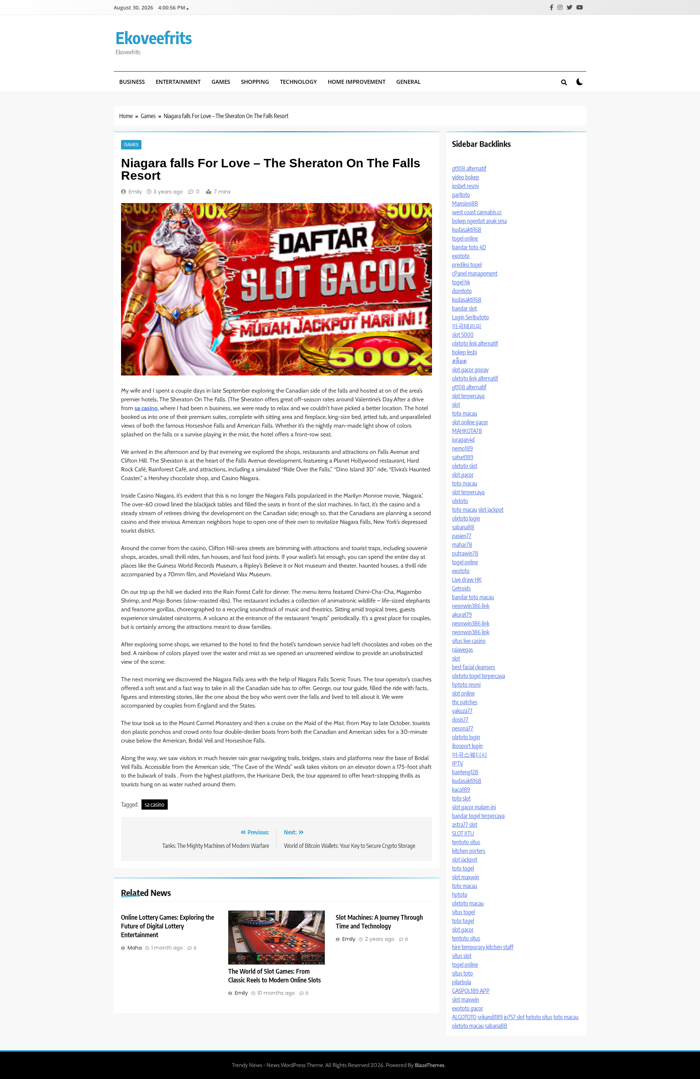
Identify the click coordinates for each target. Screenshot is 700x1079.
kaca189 (461, 789)
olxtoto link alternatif (475, 343)
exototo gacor (467, 1008)
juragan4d (463, 439)
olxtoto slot (464, 466)
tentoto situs (466, 842)
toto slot (461, 798)
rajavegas (462, 649)
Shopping (255, 81)
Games (220, 81)
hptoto (459, 894)
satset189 (462, 457)
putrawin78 (465, 553)
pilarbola (461, 982)
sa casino (154, 804)
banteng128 (465, 772)
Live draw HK (467, 579)
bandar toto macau (473, 597)
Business (132, 81)
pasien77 (461, 536)
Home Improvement (356, 81)
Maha (135, 947)
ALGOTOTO (464, 1017)
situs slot (461, 955)
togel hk (461, 282)
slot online (463, 693)
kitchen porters (468, 850)
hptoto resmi (466, 684)
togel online (465, 238)
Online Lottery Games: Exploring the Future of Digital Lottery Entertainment (167, 926)
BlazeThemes (429, 1065)
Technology (298, 81)
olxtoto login (466, 518)
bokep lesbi (464, 352)
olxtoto (460, 501)
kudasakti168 (466, 229)
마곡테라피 (466, 326)
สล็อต (459, 361)
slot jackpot (490, 509)
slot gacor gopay (470, 369)
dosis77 (460, 719)
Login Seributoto (470, 317)
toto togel (463, 868)
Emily (135, 191)
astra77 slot (464, 824)
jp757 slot (514, 1017)
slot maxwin (465, 877)
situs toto (462, 973)
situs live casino (469, 640)
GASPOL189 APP (471, 990)
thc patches (464, 702)
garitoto (461, 194)
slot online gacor (470, 422)
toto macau (464, 413)
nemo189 (462, 448)
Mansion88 (465, 203)
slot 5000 (463, 334)
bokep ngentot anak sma (479, 221)
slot (456, 404)
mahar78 (462, 544)
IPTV (457, 763)
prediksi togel (467, 264)
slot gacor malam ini (474, 807)
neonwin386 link (470, 605)
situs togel (463, 912)
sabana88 (463, 527)
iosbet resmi (465, 186)
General (408, 81)
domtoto (462, 291)
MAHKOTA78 (467, 431)
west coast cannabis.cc (477, 212)
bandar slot (464, 308)
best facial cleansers (473, 667)
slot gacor (463, 474)
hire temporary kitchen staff (482, 947)
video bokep (465, 177)
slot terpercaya (468, 396)
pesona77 (462, 728)
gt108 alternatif (469, 168)
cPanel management (474, 273)
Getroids (461, 588)
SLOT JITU (463, 833)
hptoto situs (539, 1017)
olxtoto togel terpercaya (478, 675)
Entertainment (178, 81)
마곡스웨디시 (469, 754)
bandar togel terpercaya (478, 815)
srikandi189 (490, 1017)
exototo (461, 256)
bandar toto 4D (469, 247)
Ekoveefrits (154, 37)
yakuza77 (462, 710)
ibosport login (467, 745)
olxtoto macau (468, 903)
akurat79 (462, 614)
